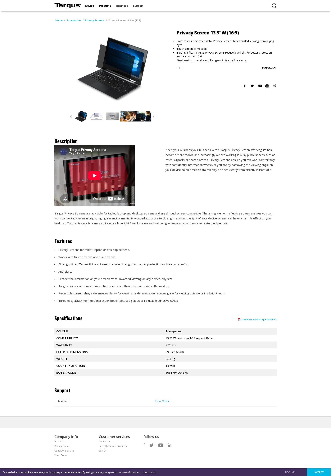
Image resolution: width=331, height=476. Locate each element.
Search (102, 450)
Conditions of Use (64, 450)
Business (122, 5)
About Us (59, 441)
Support (138, 5)
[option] (81, 116)
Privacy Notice (62, 446)
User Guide (162, 401)
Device (89, 5)
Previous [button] (71, 116)
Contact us (104, 441)
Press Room (60, 455)
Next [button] (153, 116)
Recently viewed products (113, 446)
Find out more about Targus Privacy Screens (211, 60)
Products (105, 5)
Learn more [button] (149, 472)
